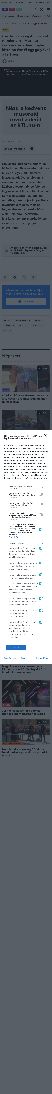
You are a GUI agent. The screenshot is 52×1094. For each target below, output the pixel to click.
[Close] (46, 436)
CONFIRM (16, 647)
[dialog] (26, 547)
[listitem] (26, 487)
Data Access (26, 658)
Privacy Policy (42, 658)
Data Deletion (9, 658)
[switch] (41, 494)
